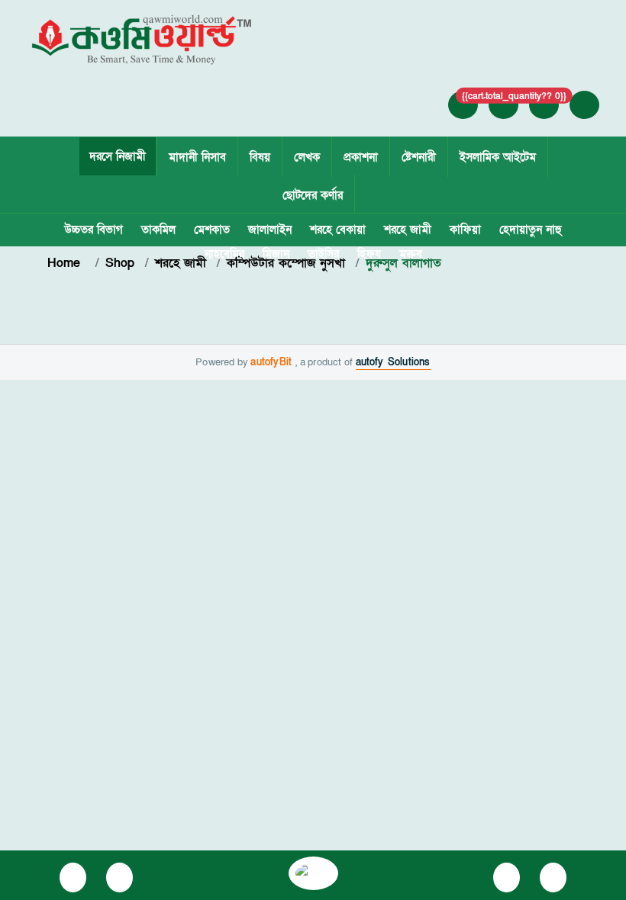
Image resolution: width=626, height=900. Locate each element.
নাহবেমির (224, 254)
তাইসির (323, 254)
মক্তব (410, 254)
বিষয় (260, 157)
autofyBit (272, 362)
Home (66, 263)
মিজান (276, 254)
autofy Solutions (393, 362)
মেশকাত (212, 229)
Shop (119, 263)
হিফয (369, 254)
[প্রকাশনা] (73, 877)
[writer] (119, 877)
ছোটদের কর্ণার (312, 195)
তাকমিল (158, 229)
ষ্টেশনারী (419, 157)
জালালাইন (270, 229)
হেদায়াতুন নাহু (530, 229)
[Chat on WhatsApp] (553, 877)
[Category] (506, 877)
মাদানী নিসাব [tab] (197, 157)
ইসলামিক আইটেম (498, 157)
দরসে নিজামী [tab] (117, 156)
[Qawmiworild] (313, 872)
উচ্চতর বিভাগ (93, 229)
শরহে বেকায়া (338, 229)
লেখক (307, 157)
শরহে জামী (407, 229)
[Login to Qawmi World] (463, 104)
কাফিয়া (465, 229)
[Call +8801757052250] (544, 104)
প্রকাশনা (361, 157)
